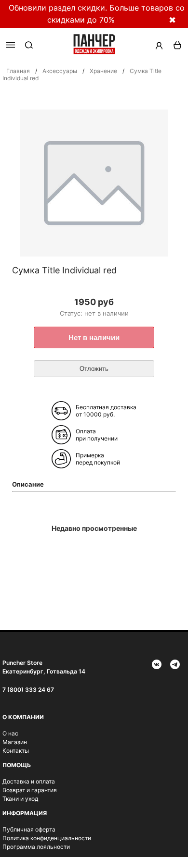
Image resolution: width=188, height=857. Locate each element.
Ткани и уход (20, 798)
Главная (18, 70)
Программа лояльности (36, 846)
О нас (10, 733)
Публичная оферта (28, 829)
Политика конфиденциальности (46, 838)
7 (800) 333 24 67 (28, 689)
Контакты (15, 750)
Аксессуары (59, 70)
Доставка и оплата (28, 781)
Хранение (103, 70)
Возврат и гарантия (29, 790)
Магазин (14, 742)
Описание (28, 484)
